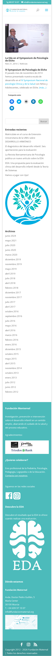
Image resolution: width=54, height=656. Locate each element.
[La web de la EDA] (27, 548)
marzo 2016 (11, 335)
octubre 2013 (12, 372)
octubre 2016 (12, 311)
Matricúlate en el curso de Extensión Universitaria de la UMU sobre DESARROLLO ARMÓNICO (23, 138)
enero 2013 (11, 377)
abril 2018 (10, 283)
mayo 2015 (11, 358)
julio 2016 (10, 320)
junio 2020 (10, 250)
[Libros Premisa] (26, 446)
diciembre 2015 (13, 349)
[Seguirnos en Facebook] (9, 498)
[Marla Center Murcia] (14, 446)
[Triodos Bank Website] (22, 451)
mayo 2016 (11, 325)
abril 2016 (10, 330)
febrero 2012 (11, 391)
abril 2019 (10, 273)
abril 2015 (10, 363)
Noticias (24, 63)
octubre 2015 (12, 353)
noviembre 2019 (13, 264)
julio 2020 (10, 245)
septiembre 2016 (13, 316)
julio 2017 (10, 301)
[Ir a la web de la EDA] (27, 223)
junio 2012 (10, 387)
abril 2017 (10, 306)
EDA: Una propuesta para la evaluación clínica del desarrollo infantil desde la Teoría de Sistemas (26, 167)
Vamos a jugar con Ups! (17, 175)
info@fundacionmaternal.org (19, 611)
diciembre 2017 (13, 292)
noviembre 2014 (13, 368)
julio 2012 (10, 382)
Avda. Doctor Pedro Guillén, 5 (20, 597)
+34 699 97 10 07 (16, 608)
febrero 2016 (11, 339)
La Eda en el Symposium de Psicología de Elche (26, 59)
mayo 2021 (11, 240)
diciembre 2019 (13, 259)
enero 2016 (11, 344)
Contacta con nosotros (16, 475)
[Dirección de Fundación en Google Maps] (21, 628)
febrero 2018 (11, 287)
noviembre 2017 (13, 297)
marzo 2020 (11, 254)
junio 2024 (10, 235)
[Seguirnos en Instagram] (16, 498)
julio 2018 (10, 278)
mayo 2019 (11, 268)
